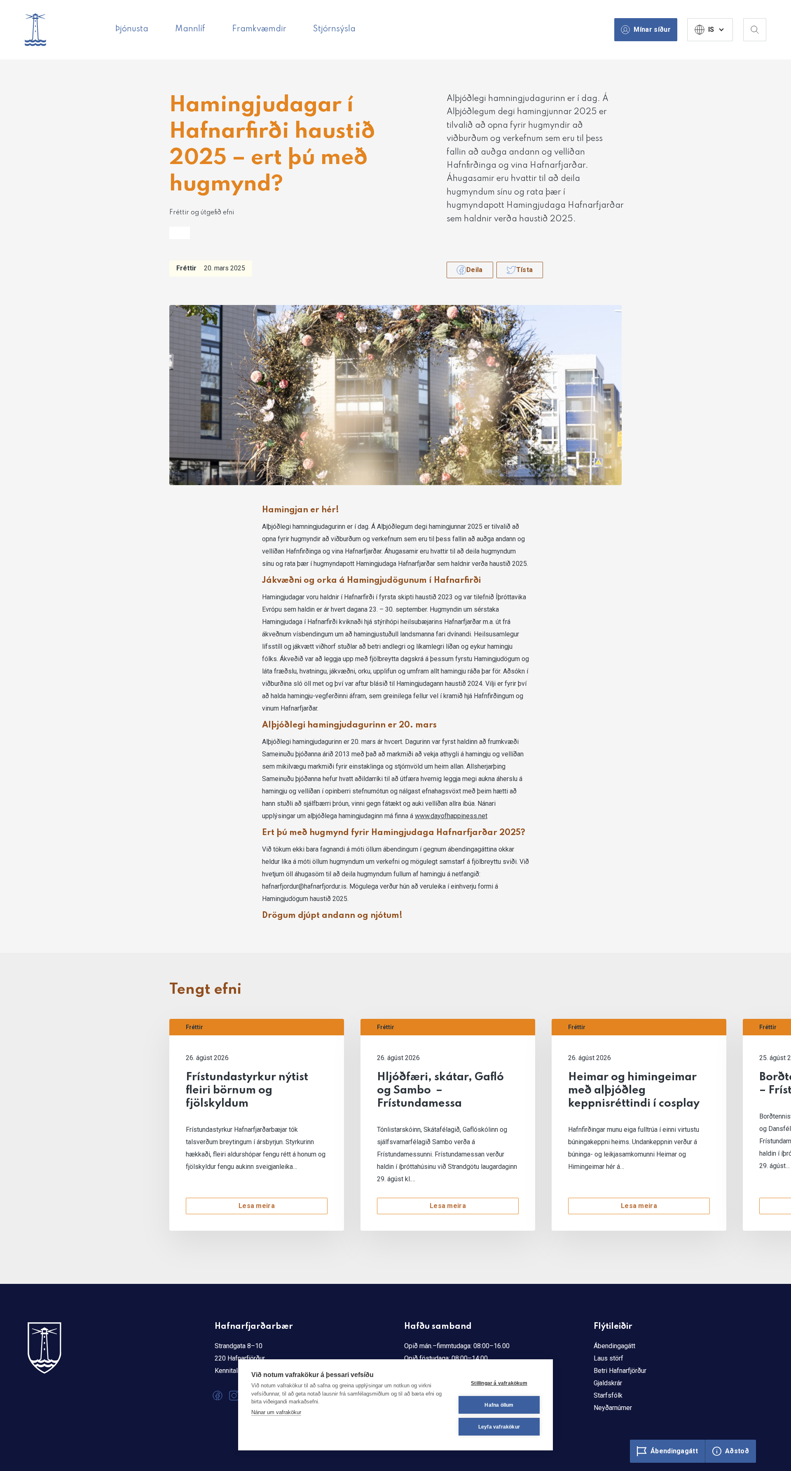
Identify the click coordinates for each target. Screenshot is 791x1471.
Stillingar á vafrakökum (499, 1383)
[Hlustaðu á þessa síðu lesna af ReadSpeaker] (179, 233)
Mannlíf (190, 29)
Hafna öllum (498, 1405)
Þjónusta (131, 29)
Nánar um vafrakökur (276, 1412)
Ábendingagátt (614, 1346)
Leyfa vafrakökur (499, 1427)
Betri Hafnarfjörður (620, 1371)
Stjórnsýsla (334, 29)
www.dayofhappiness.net (451, 816)
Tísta (524, 270)
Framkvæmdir (259, 29)
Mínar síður (652, 29)
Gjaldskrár (608, 1383)
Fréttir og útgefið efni (201, 212)
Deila (474, 270)
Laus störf (608, 1358)
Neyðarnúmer (613, 1408)
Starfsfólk (608, 1395)
